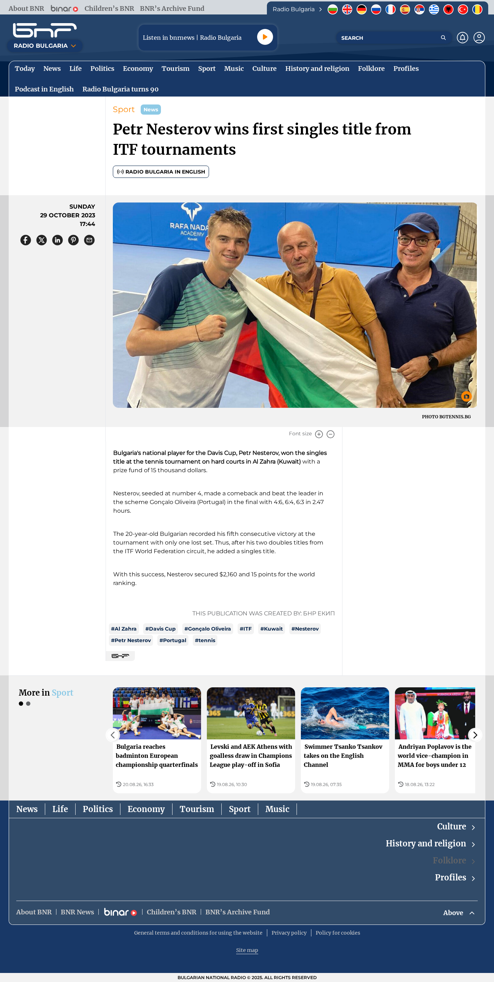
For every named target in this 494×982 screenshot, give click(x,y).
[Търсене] (443, 37)
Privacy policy (289, 933)
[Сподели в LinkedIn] (57, 240)
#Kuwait (271, 629)
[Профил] (479, 37)
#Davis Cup (160, 629)
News (27, 809)
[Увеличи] (319, 434)
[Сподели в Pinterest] (73, 240)
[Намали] (330, 434)
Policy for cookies (338, 933)
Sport (124, 109)
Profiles (450, 877)
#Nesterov (305, 629)
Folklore (449, 860)
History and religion (426, 843)
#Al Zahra (124, 629)
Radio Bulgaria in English (165, 171)
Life (60, 809)
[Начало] (45, 30)
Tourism (197, 809)
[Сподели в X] (41, 240)
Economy (146, 809)
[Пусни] (265, 37)
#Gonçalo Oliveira (207, 629)
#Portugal (172, 640)
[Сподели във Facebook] (25, 240)
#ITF (246, 629)
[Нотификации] (462, 37)
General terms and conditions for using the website (198, 933)
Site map (247, 950)
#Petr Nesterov (131, 640)
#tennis (205, 640)
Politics (98, 809)
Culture (451, 826)
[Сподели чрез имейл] (89, 240)
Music (277, 809)
